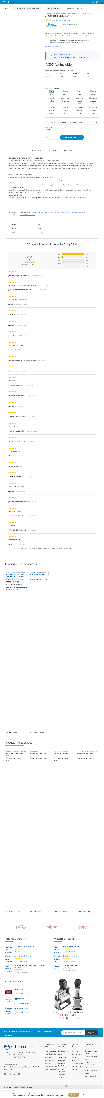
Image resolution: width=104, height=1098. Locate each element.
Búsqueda (93, 2)
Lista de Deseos (77, 1066)
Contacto (74, 1057)
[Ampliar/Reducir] (1, 1091)
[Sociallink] (5, 1074)
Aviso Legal (62, 1060)
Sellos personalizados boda (90, 1064)
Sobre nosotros (63, 1051)
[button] (72, 122)
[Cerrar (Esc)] (13, 1091)
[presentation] (98, 928)
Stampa (8, 1087)
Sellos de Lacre (50, 1060)
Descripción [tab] (36, 150)
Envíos (60, 1054)
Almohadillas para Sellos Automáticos (27, 8)
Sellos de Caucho (50, 1054)
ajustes (62, 1096)
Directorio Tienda (77, 1063)
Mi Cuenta (75, 1051)
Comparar (75, 1070)
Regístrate (91, 1033)
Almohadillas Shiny (53, 8)
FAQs (73, 1060)
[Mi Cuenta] (97, 2)
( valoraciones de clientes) (62, 20)
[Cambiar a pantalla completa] (5, 1091)
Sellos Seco (48, 1063)
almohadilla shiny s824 (27, 215)
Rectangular (42, 233)
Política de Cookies (64, 1057)
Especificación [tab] (51, 150)
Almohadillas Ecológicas (73, 13)
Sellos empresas (21, 572)
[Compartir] (9, 1091)
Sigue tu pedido (77, 1054)
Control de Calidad (91, 1076)
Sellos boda (48, 1057)
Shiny (39, 225)
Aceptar (73, 1095)
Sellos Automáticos (11, 572)
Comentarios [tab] (67, 150)
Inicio (6, 8)
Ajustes (85, 1095)
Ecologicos (32, 572)
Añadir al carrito (73, 137)
